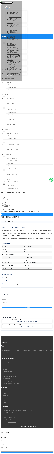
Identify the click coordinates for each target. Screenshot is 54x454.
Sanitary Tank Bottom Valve (14, 21)
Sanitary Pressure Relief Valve (15, 17)
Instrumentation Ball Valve (14, 58)
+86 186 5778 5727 (12, 422)
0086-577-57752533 (9, 415)
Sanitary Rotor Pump (13, 52)
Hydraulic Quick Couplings (14, 74)
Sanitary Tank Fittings (13, 32)
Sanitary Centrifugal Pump (14, 50)
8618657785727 (4, 430)
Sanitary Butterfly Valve (14, 12)
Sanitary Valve (9, 9)
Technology (8, 75)
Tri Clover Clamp (12, 35)
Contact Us (7, 79)
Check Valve (11, 63)
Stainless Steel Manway (13, 29)
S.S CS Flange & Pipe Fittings (12, 66)
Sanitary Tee (11, 43)
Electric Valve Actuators (13, 25)
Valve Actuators (10, 23)
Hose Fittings (11, 70)
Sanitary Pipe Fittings (11, 38)
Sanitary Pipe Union (12, 112)
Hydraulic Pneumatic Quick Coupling (14, 72)
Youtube (14, 354)
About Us (7, 7)
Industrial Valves (10, 60)
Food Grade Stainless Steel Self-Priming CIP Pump (27, 321)
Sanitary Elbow (12, 42)
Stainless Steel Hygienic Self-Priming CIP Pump (27, 326)
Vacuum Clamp (11, 100)
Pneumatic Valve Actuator (14, 24)
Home (6, 6)
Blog (5, 77)
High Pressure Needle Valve (14, 56)
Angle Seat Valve (12, 19)
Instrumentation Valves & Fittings (13, 54)
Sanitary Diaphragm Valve (14, 14)
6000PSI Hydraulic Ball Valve (15, 61)
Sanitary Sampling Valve (14, 15)
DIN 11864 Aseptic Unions (14, 39)
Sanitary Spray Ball (13, 31)
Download (7, 76)
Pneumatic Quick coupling (14, 73)
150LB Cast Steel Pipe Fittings (15, 69)
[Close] (1, 440)
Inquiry (2, 214)
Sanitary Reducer (12, 44)
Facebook (3, 354)
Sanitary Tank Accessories (12, 26)
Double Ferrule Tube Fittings (14, 55)
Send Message (27, 307)
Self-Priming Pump (13, 51)
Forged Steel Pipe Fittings (14, 68)
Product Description (9, 221)
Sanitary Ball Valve (13, 11)
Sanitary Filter (12, 27)
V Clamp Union (12, 37)
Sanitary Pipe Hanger (13, 46)
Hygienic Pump (10, 49)
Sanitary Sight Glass (13, 30)
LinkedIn (10, 354)
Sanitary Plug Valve (13, 20)
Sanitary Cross (12, 45)
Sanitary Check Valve (13, 13)
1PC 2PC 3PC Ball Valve (14, 62)
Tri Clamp (9, 33)
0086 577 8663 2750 (10, 412)
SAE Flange (11, 67)
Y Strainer (11, 64)
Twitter (6, 354)
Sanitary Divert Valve (13, 18)
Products (7, 8)
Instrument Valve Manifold (14, 57)
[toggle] (1, 4)
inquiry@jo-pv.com (10, 417)
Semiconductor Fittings (13, 48)
